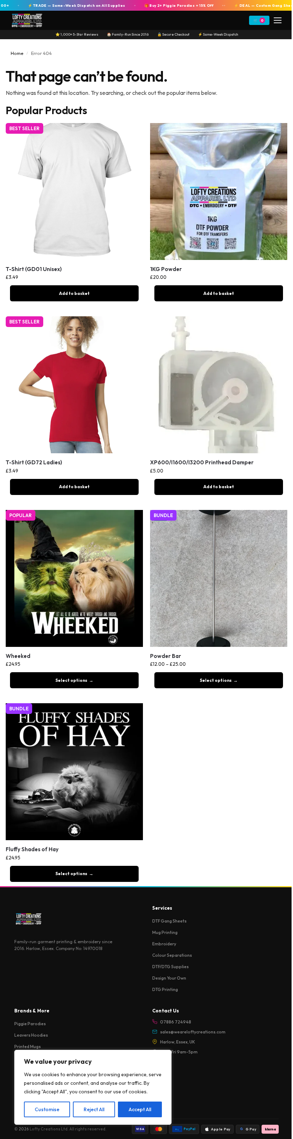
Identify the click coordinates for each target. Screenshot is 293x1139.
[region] (93, 1087)
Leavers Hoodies (31, 1035)
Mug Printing (165, 932)
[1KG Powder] (218, 191)
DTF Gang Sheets (169, 921)
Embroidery (164, 943)
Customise (47, 1109)
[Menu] (277, 20)
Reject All (94, 1109)
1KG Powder (166, 269)
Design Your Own (169, 978)
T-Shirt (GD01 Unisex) (34, 269)
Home (17, 53)
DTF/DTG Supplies (170, 966)
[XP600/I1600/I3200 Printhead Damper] (218, 384)
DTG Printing (165, 989)
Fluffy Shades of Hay (32, 849)
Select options (71, 680)
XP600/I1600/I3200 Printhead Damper (202, 462)
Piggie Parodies (30, 1023)
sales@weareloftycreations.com (192, 1032)
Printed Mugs (27, 1046)
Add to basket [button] (74, 293)
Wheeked (18, 656)
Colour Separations (172, 955)
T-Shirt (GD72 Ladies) (34, 462)
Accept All (140, 1109)
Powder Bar (165, 656)
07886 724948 (175, 1022)
